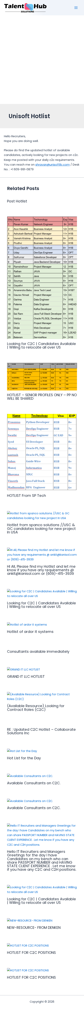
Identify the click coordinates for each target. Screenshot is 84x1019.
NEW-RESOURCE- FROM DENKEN (34, 927)
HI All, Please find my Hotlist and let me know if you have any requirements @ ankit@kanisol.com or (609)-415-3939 (41, 570)
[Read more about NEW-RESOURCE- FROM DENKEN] (29, 920)
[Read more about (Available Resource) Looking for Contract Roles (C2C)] (42, 696)
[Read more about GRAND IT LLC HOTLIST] (23, 669)
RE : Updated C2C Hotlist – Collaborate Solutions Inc (41, 731)
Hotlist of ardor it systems (30, 631)
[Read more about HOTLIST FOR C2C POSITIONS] (28, 945)
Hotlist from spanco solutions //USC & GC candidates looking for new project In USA (41, 528)
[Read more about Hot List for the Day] (22, 751)
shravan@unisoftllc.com (52, 165)
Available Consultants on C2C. (34, 783)
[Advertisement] (42, 59)
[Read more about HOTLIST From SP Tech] (42, 452)
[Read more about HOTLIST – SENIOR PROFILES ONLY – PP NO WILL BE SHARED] (42, 376)
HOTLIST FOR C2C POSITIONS (31, 952)
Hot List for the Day (24, 758)
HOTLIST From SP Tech (26, 495)
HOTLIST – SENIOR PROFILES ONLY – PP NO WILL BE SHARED (42, 396)
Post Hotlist (17, 201)
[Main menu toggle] (76, 8)
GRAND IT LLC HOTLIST (26, 676)
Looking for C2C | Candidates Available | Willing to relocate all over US (41, 345)
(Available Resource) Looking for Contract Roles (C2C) (35, 707)
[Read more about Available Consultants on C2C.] (30, 776)
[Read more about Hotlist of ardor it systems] (27, 624)
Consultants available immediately (38, 651)
